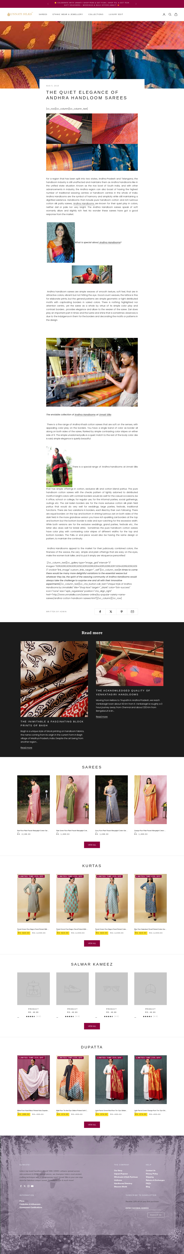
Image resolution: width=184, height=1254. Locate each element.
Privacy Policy (152, 1174)
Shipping (150, 1177)
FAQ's (148, 1183)
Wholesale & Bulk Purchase (126, 1177)
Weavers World (120, 1187)
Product (33, 1009)
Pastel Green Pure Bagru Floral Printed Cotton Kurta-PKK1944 (111, 929)
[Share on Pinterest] (121, 612)
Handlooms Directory (123, 1183)
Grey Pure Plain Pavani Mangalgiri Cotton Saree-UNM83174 (111, 830)
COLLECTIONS (95, 14)
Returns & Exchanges (155, 1180)
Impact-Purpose (121, 1174)
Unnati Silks (105, 414)
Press (22, 1201)
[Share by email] (132, 612)
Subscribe (156, 1215)
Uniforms (118, 1180)
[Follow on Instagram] (28, 1186)
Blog (148, 1187)
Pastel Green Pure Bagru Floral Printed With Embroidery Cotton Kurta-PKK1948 (33, 929)
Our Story (118, 1170)
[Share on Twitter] (110, 612)
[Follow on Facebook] (21, 1186)
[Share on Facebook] (100, 612)
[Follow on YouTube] (32, 1186)
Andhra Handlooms (84, 203)
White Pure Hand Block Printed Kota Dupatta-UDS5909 (33, 1110)
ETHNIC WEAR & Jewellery (68, 14)
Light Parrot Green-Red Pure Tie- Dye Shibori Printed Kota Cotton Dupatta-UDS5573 (111, 1110)
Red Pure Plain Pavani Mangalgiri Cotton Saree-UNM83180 (33, 830)
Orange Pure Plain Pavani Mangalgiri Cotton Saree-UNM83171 (150, 830)
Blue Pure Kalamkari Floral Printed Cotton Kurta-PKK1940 (150, 929)
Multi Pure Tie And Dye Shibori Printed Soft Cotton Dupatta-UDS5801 (72, 1110)
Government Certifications (31, 1207)
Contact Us (150, 1170)
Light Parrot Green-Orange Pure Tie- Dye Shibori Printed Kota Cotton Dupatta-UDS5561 (150, 1110)
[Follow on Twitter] (24, 1186)
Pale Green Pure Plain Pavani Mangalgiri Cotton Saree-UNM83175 (72, 830)
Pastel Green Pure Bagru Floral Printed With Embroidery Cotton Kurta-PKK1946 (72, 929)
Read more (26, 747)
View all (92, 844)
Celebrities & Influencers (30, 1204)
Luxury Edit (116, 14)
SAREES (43, 14)
